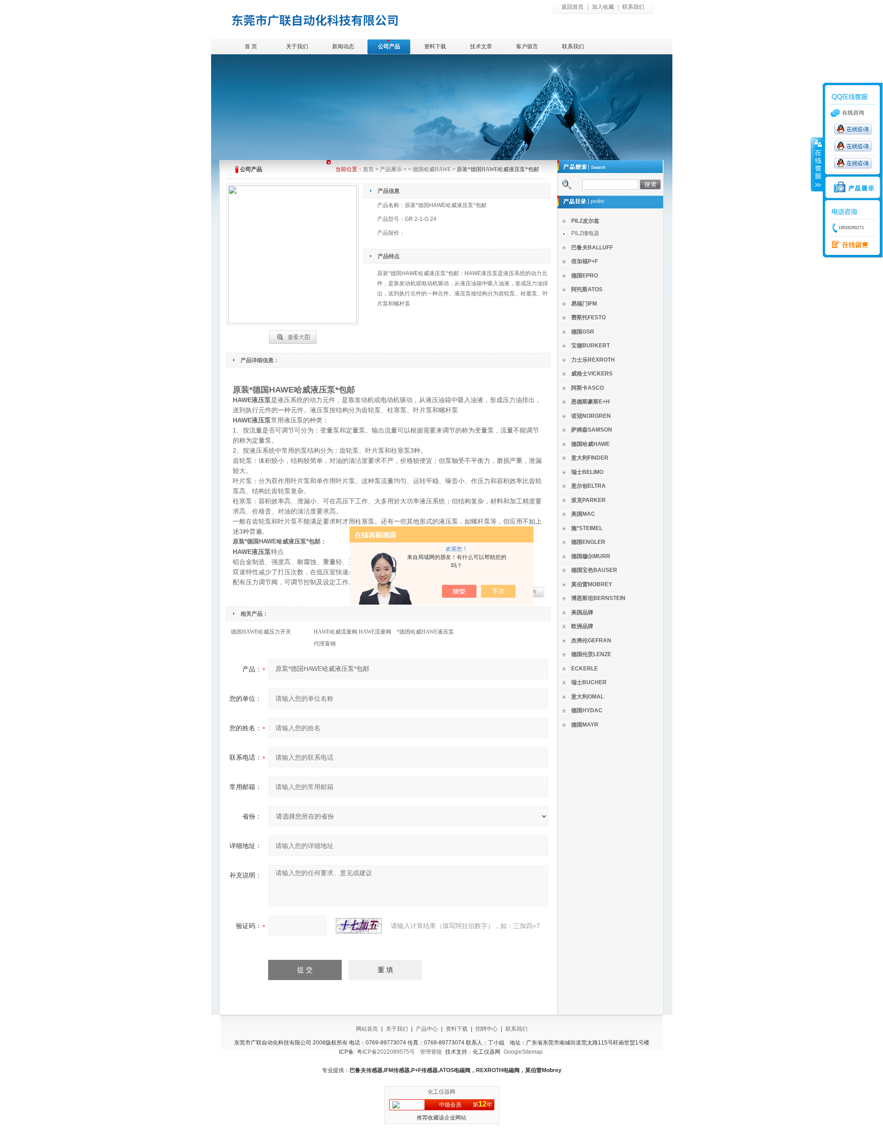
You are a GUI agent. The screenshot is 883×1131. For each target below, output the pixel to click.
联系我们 (633, 7)
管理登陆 (431, 1052)
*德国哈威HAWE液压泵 (425, 632)
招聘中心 (487, 1029)
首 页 (251, 46)
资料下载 (435, 46)
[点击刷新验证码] (359, 926)
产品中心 (427, 1029)
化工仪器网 (441, 1092)
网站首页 (367, 1029)
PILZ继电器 (585, 233)
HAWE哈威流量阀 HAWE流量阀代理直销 (352, 638)
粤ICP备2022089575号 (386, 1052)
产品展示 (391, 169)
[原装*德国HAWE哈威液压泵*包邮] (292, 335)
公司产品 (389, 46)
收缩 (817, 164)
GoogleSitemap (523, 1052)
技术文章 (481, 46)
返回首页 (573, 7)
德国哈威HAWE (432, 169)
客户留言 (527, 46)
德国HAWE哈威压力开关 (261, 632)
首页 (368, 169)
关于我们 (297, 46)
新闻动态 (343, 46)
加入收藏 (603, 7)
